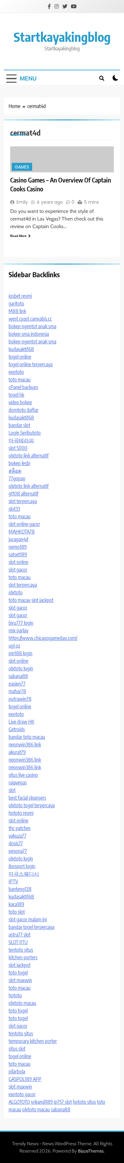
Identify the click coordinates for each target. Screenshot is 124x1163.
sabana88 (18, 676)
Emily (22, 202)
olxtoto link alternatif (29, 455)
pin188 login (20, 653)
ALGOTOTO (19, 1102)
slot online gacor (24, 524)
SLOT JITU (18, 942)
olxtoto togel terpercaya (32, 805)
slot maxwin (20, 980)
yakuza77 (17, 836)
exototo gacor (22, 1094)
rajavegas (18, 782)
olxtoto (16, 592)
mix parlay (18, 630)
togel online (20, 357)
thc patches (20, 828)
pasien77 (17, 684)
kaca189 (16, 904)
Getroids (17, 729)
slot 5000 (18, 448)
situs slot (17, 1048)
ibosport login (22, 866)
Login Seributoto (25, 433)
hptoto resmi (21, 813)
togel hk (16, 395)
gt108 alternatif (23, 493)
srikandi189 (42, 1102)
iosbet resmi (20, 296)
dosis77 (16, 843)
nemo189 (18, 547)
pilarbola (17, 1071)
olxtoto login (21, 668)
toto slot (17, 912)
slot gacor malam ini (28, 919)
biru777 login (21, 623)
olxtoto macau (22, 1003)
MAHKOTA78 (22, 531)
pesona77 (18, 851)
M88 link (17, 311)
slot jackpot (42, 600)
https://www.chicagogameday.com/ (43, 638)
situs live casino (23, 775)
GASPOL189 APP (25, 1079)
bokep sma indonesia (29, 334)
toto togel (18, 972)
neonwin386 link (25, 744)
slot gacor (18, 569)
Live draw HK (21, 722)
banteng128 (20, 889)
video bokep (20, 402)
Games (22, 167)
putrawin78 (20, 699)
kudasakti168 (21, 349)
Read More (18, 236)
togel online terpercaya (30, 364)
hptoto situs (84, 1102)
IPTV (13, 881)
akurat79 (17, 752)
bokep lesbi (19, 463)
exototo (16, 372)
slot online (18, 562)
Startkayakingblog (62, 37)
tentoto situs (21, 950)
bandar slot (19, 425)
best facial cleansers (27, 798)
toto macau (20, 379)
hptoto (15, 995)
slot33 (14, 509)
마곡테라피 (21, 440)
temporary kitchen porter (33, 1041)
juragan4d (18, 539)
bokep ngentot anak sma (32, 326)
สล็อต (15, 471)
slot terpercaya (23, 501)
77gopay (17, 478)
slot (12, 790)
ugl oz (14, 645)
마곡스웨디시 (24, 874)
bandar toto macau (27, 737)
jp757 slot (63, 1102)
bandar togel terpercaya (31, 927)
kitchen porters (23, 957)
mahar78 (17, 691)
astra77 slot (20, 934)
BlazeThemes (91, 1151)
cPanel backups (23, 387)
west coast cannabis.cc (30, 319)
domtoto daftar (23, 410)
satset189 (18, 554)
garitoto (16, 303)
